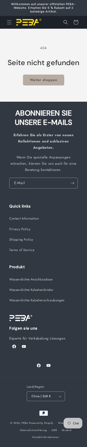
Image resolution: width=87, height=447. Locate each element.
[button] (9, 22)
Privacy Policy (19, 229)
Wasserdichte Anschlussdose (31, 279)
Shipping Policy (21, 239)
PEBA (25, 423)
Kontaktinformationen (45, 437)
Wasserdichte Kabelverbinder (31, 289)
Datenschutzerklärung (33, 430)
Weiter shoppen (43, 79)
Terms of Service (22, 250)
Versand (66, 430)
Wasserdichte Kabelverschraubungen (36, 300)
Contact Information (24, 218)
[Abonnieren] (72, 183)
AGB (54, 430)
